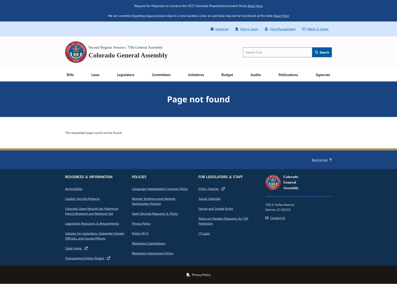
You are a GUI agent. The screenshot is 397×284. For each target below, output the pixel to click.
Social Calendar (209, 199)
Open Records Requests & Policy (155, 213)
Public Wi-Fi (140, 233)
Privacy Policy (141, 223)
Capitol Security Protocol (82, 199)
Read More (255, 6)
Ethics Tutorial (208, 189)
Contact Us (277, 218)
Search (324, 52)
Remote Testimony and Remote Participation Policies (153, 201)
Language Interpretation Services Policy (160, 189)
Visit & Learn (249, 29)
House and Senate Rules (215, 208)
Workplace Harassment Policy (152, 253)
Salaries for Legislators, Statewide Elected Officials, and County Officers (94, 235)
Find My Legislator (283, 29)
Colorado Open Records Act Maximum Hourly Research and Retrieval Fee (91, 211)
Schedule (221, 29)
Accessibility (73, 189)
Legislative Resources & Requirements (92, 223)
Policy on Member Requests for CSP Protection (223, 221)
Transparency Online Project (85, 258)
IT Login (204, 233)
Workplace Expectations (149, 243)
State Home (74, 248)
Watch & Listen (318, 29)
